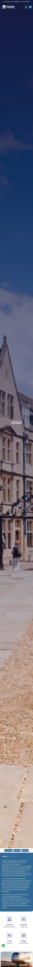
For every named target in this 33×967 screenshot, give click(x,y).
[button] (26, 7)
